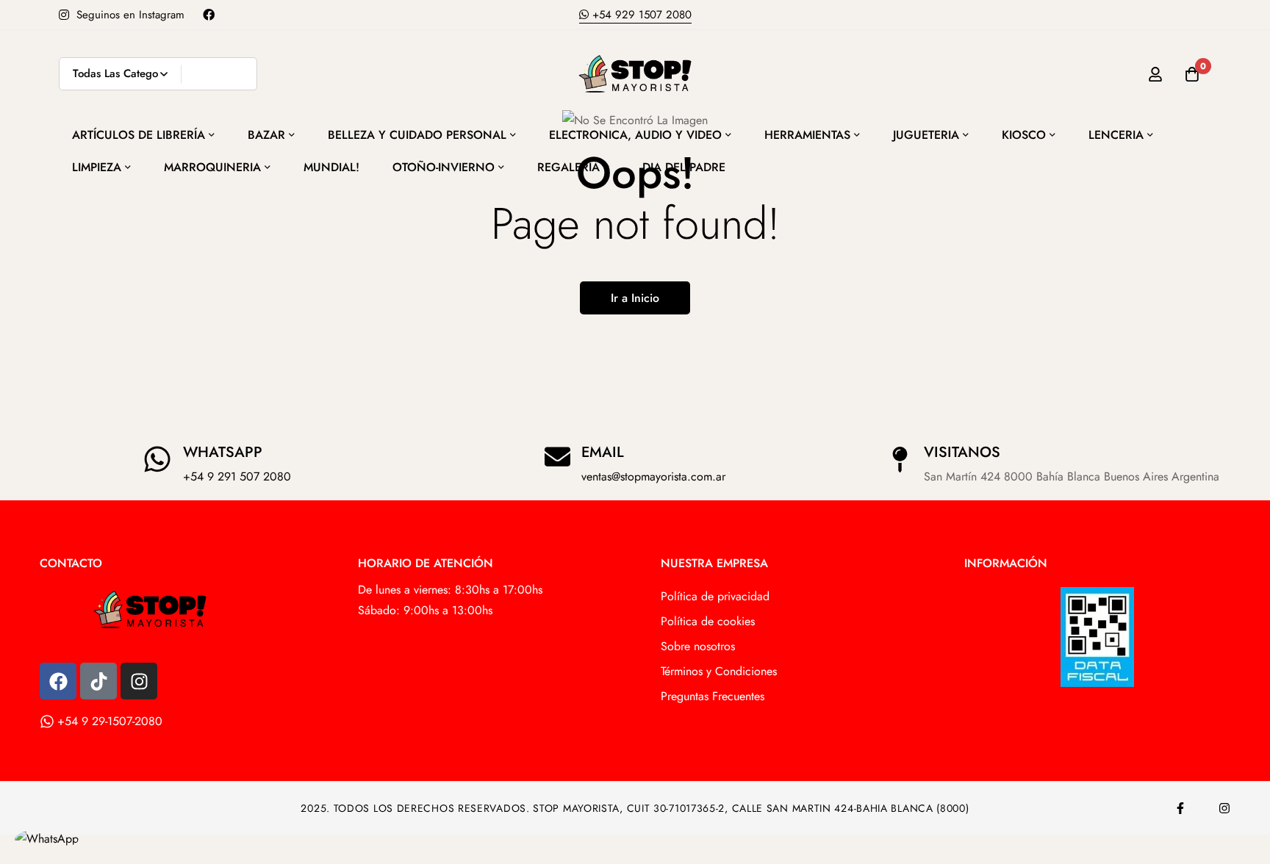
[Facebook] (58, 681)
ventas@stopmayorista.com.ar (653, 476)
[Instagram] (139, 681)
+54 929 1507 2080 (640, 15)
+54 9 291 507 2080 (237, 476)
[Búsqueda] (240, 73)
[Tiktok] (98, 681)
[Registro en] (1155, 74)
